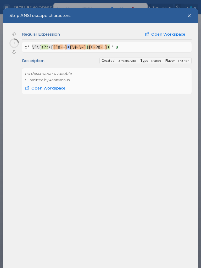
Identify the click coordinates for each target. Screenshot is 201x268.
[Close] (189, 16)
